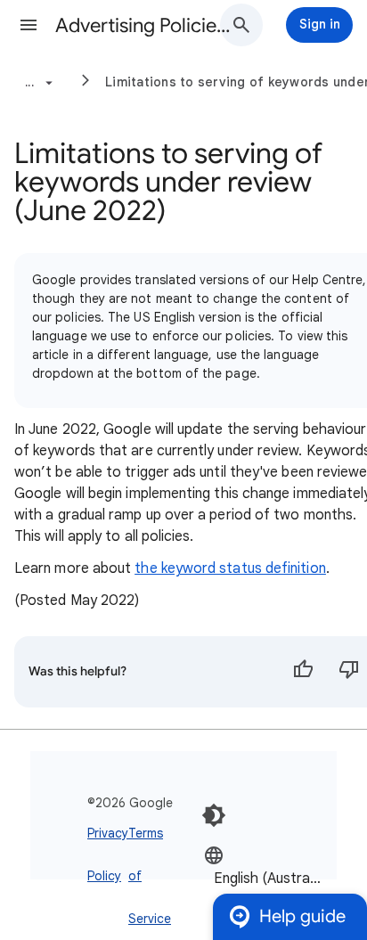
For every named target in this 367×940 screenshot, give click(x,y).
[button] (28, 25)
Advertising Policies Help (144, 25)
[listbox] (268, 877)
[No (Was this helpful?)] (349, 672)
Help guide (302, 916)
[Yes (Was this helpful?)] (303, 672)
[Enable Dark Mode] (213, 815)
